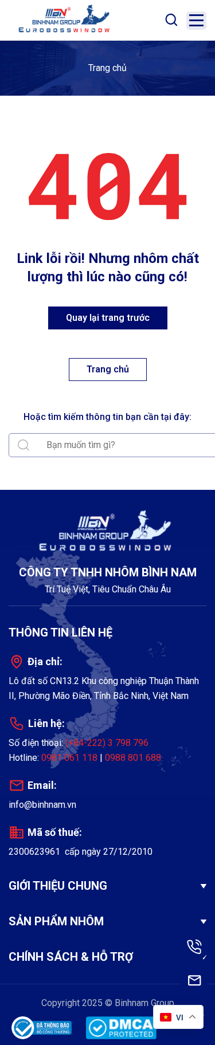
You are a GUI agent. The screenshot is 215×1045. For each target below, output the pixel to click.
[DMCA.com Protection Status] (121, 1025)
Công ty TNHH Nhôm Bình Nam (66, 20)
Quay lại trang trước (108, 317)
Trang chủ (107, 67)
